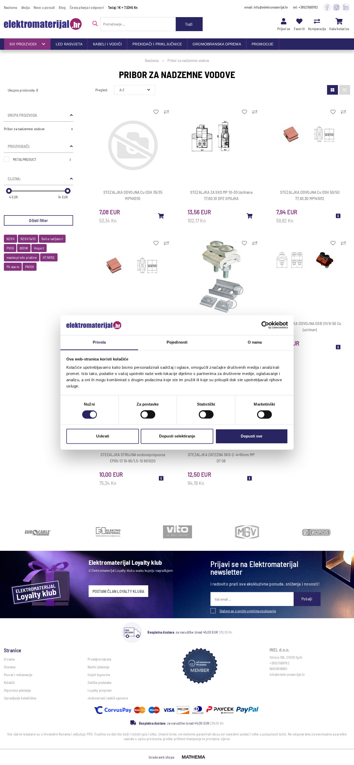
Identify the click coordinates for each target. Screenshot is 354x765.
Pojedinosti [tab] (177, 342)
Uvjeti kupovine (99, 674)
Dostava (9, 667)
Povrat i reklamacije (18, 674)
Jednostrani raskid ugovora (108, 698)
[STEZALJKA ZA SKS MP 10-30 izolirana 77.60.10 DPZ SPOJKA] (250, 216)
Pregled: (101, 90)
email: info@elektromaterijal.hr (266, 7)
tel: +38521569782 (305, 7)
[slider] (9, 191)
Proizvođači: (19, 146)
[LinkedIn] (346, 7)
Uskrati (102, 436)
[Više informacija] (338, 216)
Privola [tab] (99, 342)
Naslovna (10, 7)
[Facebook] (327, 7)
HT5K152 (49, 257)
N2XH (10, 239)
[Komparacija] (317, 21)
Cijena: (14, 178)
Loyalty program (99, 690)
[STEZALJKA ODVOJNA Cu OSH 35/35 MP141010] (161, 216)
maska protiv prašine (21, 257)
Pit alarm (12, 267)
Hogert (39, 248)
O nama (9, 659)
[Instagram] (336, 7)
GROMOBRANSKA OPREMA (217, 44)
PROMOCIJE (263, 44)
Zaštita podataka (99, 682)
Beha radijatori (52, 239)
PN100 (29, 267)
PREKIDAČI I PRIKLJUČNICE (157, 44)
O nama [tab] (255, 342)
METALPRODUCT (42, 159)
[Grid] (332, 90)
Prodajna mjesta (99, 659)
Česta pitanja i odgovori (87, 7)
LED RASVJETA (69, 44)
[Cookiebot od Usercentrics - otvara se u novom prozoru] (265, 325)
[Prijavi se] (283, 21)
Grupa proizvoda (22, 115)
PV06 (10, 248)
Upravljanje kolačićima (20, 698)
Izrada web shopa (161, 757)
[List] (344, 90)
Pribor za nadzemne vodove (38, 129)
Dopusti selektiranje (177, 436)
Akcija (25, 7)
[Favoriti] (299, 21)
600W (24, 248)
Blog (62, 7)
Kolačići (9, 682)
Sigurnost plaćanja (17, 690)
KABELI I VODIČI (107, 44)
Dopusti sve (251, 436)
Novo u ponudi (44, 7)
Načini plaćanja (98, 667)
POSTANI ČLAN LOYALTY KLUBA (118, 591)
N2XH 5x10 (28, 239)
